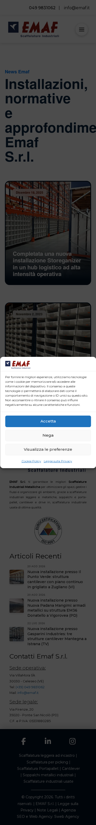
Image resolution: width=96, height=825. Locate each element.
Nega (48, 435)
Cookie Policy (31, 461)
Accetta (48, 421)
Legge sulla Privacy (58, 461)
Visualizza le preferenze (48, 449)
